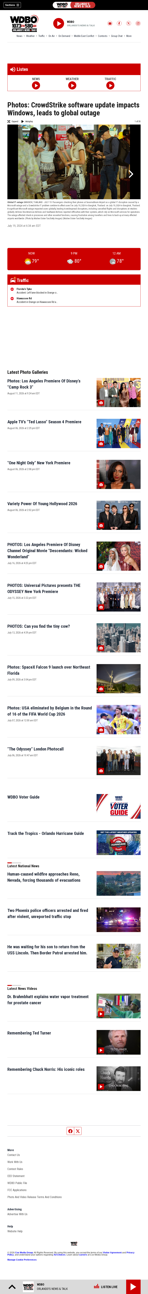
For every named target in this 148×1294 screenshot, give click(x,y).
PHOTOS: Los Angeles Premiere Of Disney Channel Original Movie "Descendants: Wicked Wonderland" (47, 550)
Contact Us (13, 1155)
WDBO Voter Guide (23, 797)
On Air (52, 36)
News (19, 36)
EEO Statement (16, 1176)
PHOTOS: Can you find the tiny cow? (38, 626)
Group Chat (117, 36)
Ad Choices (60, 1255)
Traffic (41, 36)
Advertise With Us (17, 1214)
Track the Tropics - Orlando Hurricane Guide (45, 833)
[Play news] (36, 85)
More (129, 36)
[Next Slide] (130, 174)
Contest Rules (15, 1169)
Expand (15, 121)
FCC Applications (17, 1190)
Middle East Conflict (84, 36)
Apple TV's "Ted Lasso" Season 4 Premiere (44, 421)
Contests (102, 36)
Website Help (15, 1231)
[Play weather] (72, 85)
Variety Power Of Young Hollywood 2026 (42, 503)
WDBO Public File (17, 1183)
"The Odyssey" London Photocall (35, 749)
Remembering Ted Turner (29, 1033)
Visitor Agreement (112, 1252)
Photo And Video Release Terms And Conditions (34, 1197)
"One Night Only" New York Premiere (38, 462)
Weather (30, 36)
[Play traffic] (110, 85)
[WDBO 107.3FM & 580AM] (74, 5)
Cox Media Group (24, 1252)
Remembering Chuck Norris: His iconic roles (46, 1069)
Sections (10, 5)
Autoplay (29, 121)
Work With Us (14, 1162)
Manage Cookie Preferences (22, 1260)
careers (83, 1255)
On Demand (64, 36)
